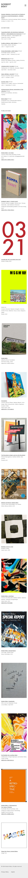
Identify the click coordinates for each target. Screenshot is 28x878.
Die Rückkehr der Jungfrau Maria (9, 755)
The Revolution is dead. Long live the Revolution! (13, 455)
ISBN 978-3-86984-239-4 (7, 814)
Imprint (13, 872)
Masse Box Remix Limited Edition (9, 851)
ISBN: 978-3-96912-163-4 (7, 159)
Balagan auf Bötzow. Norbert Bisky (9, 502)
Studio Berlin (4, 358)
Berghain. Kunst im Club (7, 546)
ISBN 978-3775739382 (6, 603)
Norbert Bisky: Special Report (8, 650)
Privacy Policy (5, 872)
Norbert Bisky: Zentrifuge (7, 596)
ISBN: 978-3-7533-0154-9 (7, 210)
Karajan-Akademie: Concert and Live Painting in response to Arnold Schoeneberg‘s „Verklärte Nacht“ (13, 16)
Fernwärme (4, 400)
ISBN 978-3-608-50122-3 (7, 760)
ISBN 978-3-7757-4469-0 (7, 409)
